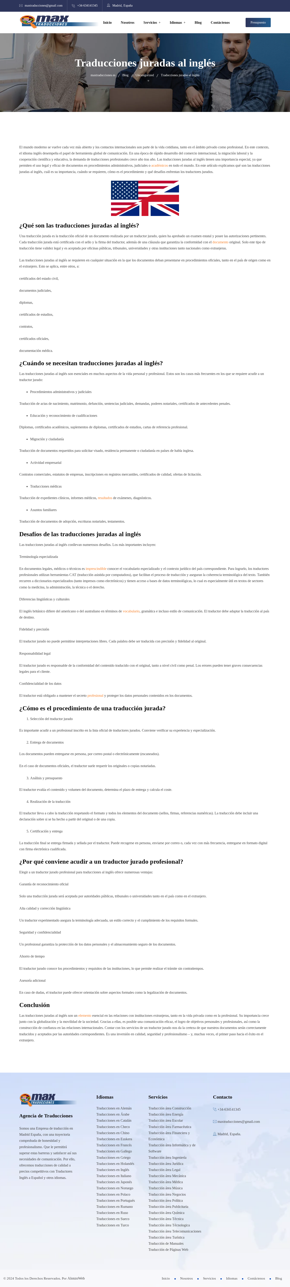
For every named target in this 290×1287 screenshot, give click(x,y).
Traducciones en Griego (113, 1157)
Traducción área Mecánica (167, 1176)
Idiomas (176, 22)
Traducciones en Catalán (113, 1120)
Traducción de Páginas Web (168, 1249)
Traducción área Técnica (166, 1219)
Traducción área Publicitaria (168, 1207)
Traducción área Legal (164, 1170)
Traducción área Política (165, 1200)
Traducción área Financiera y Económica (169, 1136)
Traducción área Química (166, 1213)
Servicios (150, 22)
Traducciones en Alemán (114, 1108)
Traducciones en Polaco (113, 1194)
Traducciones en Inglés (112, 1170)
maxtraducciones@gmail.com (44, 5)
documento (220, 242)
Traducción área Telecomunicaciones (174, 1231)
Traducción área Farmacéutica (169, 1127)
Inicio (107, 22)
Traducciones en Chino (112, 1133)
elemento (84, 1015)
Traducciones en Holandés (115, 1164)
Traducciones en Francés (114, 1145)
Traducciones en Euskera (114, 1139)
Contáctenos (220, 22)
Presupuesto (258, 22)
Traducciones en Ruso (112, 1213)
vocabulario (131, 611)
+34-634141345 (87, 5)
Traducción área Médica (165, 1182)
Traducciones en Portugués (115, 1200)
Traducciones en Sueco (112, 1219)
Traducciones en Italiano (113, 1176)
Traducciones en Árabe (112, 1114)
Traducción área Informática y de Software (172, 1148)
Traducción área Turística (166, 1237)
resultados (105, 498)
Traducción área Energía (165, 1114)
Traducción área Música (165, 1188)
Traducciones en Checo (113, 1127)
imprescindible (96, 569)
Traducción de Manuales (166, 1243)
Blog (198, 22)
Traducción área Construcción (169, 1108)
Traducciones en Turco (112, 1225)
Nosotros (127, 22)
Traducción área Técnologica (169, 1225)
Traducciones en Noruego (114, 1188)
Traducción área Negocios (167, 1194)
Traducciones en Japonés (114, 1182)
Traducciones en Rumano (114, 1207)
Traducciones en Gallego (114, 1151)
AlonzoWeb (76, 1278)
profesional (95, 695)
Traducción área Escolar (165, 1120)
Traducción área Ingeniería (167, 1157)
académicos (159, 165)
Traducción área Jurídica (165, 1164)
